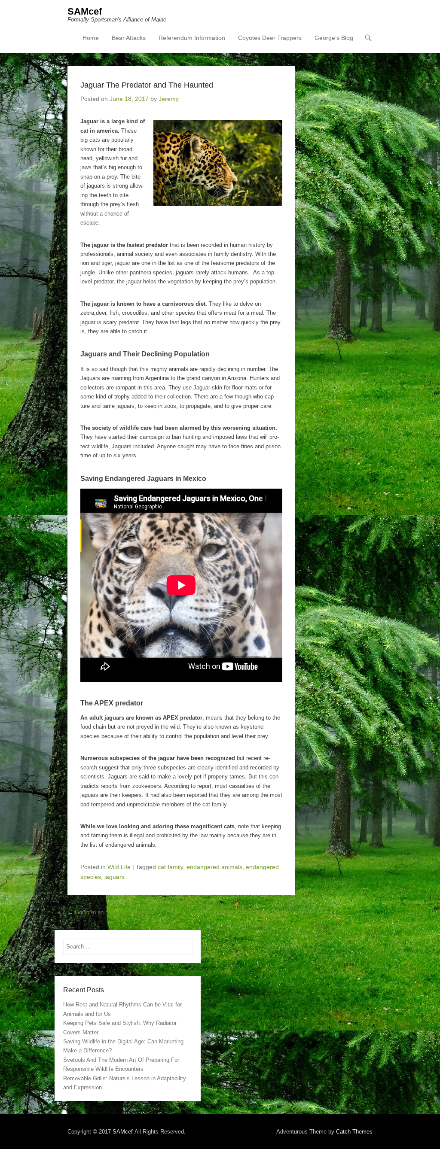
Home (90, 37)
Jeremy (169, 98)
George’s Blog (334, 37)
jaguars (114, 876)
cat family (170, 866)
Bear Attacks (129, 37)
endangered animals (214, 866)
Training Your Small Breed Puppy (250, 912)
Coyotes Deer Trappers (270, 37)
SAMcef (84, 11)
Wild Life (119, 866)
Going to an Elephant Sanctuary (110, 912)
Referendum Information (192, 37)
